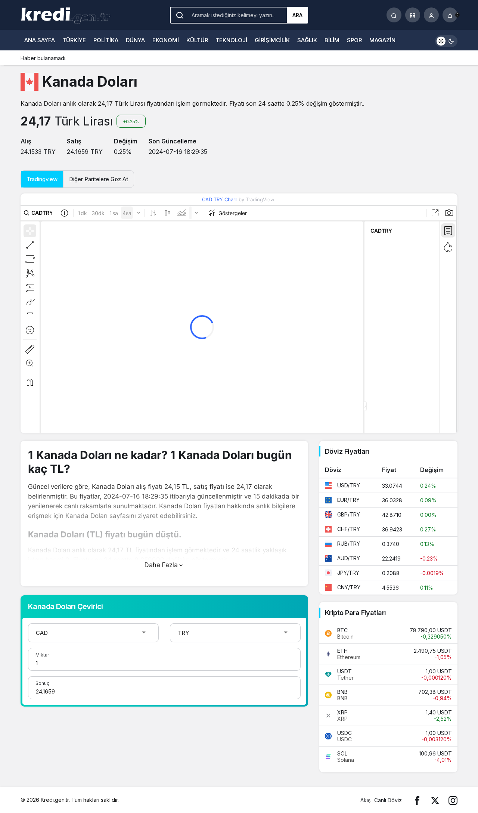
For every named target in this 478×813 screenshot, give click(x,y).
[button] (412, 14)
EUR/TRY (348, 500)
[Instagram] (452, 800)
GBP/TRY (348, 514)
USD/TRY (348, 485)
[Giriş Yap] (431, 14)
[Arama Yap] (394, 14)
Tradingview (42, 179)
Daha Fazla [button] (161, 565)
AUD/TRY (348, 558)
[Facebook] (417, 800)
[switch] (446, 40)
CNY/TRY (348, 587)
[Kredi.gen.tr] (65, 14)
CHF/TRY (348, 529)
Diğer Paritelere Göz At (98, 179)
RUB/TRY (348, 543)
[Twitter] (435, 800)
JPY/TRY (348, 573)
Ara (297, 15)
